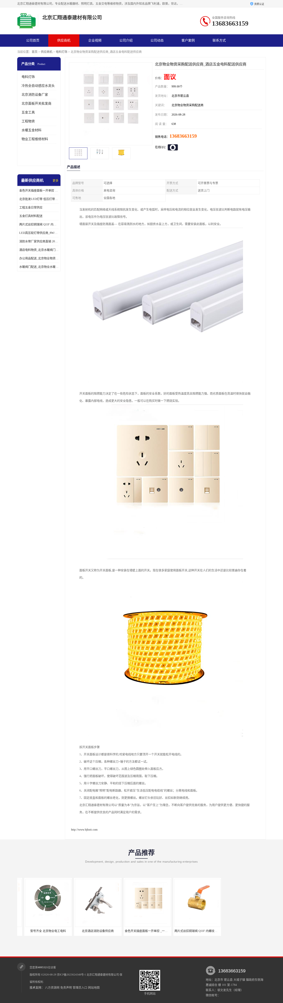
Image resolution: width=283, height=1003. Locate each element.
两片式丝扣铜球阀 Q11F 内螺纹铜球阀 (39, 224)
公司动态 (157, 40)
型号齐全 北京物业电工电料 (41, 930)
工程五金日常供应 (30, 207)
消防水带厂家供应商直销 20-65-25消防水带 (39, 241)
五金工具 (28, 112)
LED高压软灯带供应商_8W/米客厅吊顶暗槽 (39, 232)
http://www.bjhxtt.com (84, 829)
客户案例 (188, 40)
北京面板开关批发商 (36, 103)
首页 (34, 51)
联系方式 (219, 40)
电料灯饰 (61, 51)
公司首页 (32, 40)
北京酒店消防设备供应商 (91, 930)
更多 (55, 180)
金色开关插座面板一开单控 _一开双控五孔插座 (39, 190)
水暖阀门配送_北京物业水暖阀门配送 (39, 266)
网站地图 (94, 987)
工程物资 (28, 121)
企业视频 (95, 40)
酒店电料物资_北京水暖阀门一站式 (39, 249)
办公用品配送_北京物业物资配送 (39, 258)
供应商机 (63, 40)
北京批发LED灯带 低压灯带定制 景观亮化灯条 (39, 199)
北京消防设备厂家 (35, 94)
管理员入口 (80, 987)
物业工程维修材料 (35, 139)
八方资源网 (52, 987)
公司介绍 (126, 40)
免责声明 (66, 987)
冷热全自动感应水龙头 (38, 85)
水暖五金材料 (31, 130)
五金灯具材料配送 (30, 216)
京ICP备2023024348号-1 (71, 974)
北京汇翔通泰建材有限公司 (103, 974)
